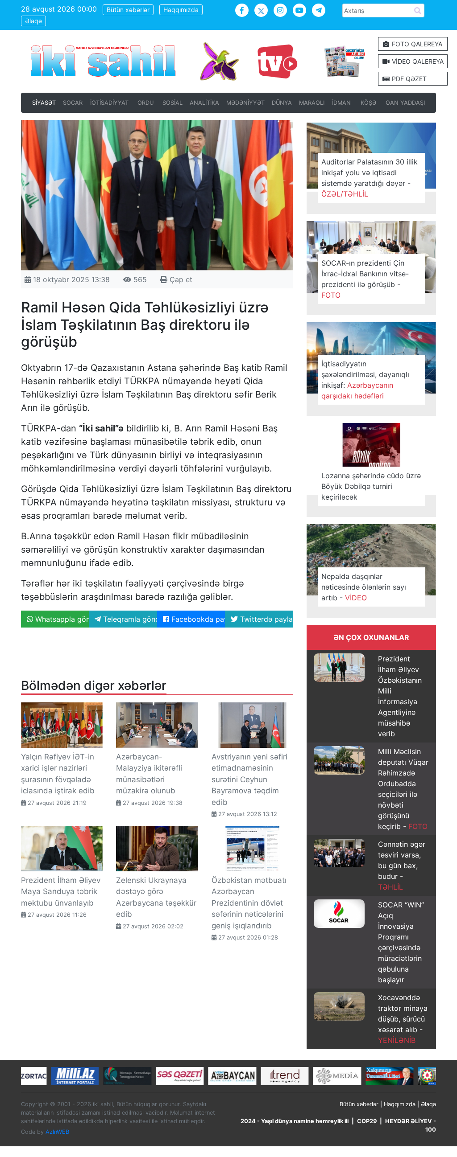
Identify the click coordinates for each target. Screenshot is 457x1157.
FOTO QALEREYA (416, 44)
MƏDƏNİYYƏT (245, 102)
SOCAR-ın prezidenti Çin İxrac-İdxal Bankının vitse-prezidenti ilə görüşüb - (365, 279)
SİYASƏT (44, 102)
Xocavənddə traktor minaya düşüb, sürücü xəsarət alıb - (403, 1019)
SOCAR (73, 102)
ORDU (145, 102)
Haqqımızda (181, 9)
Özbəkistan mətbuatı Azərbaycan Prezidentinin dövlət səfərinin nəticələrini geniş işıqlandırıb (249, 903)
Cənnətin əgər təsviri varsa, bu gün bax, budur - (401, 865)
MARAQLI (311, 102)
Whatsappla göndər (61, 619)
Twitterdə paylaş (265, 619)
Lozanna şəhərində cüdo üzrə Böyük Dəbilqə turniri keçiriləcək (371, 486)
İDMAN (341, 102)
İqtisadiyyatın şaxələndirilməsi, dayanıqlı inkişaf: (365, 379)
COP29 (367, 1121)
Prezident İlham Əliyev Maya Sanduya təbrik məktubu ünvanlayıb (60, 891)
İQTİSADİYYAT (109, 102)
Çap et (179, 279)
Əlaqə (33, 21)
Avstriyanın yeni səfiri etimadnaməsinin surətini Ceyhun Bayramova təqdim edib (249, 779)
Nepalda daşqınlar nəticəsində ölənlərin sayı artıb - (363, 587)
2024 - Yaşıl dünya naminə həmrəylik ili (295, 1121)
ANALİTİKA (204, 102)
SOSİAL (172, 102)
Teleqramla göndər (129, 619)
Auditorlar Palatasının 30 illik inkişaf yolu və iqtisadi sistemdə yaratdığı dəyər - (369, 177)
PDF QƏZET (408, 78)
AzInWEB (57, 1131)
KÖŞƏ (368, 102)
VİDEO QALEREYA (417, 61)
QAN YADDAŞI (405, 102)
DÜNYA (282, 102)
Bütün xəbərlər (128, 9)
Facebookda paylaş (197, 619)
